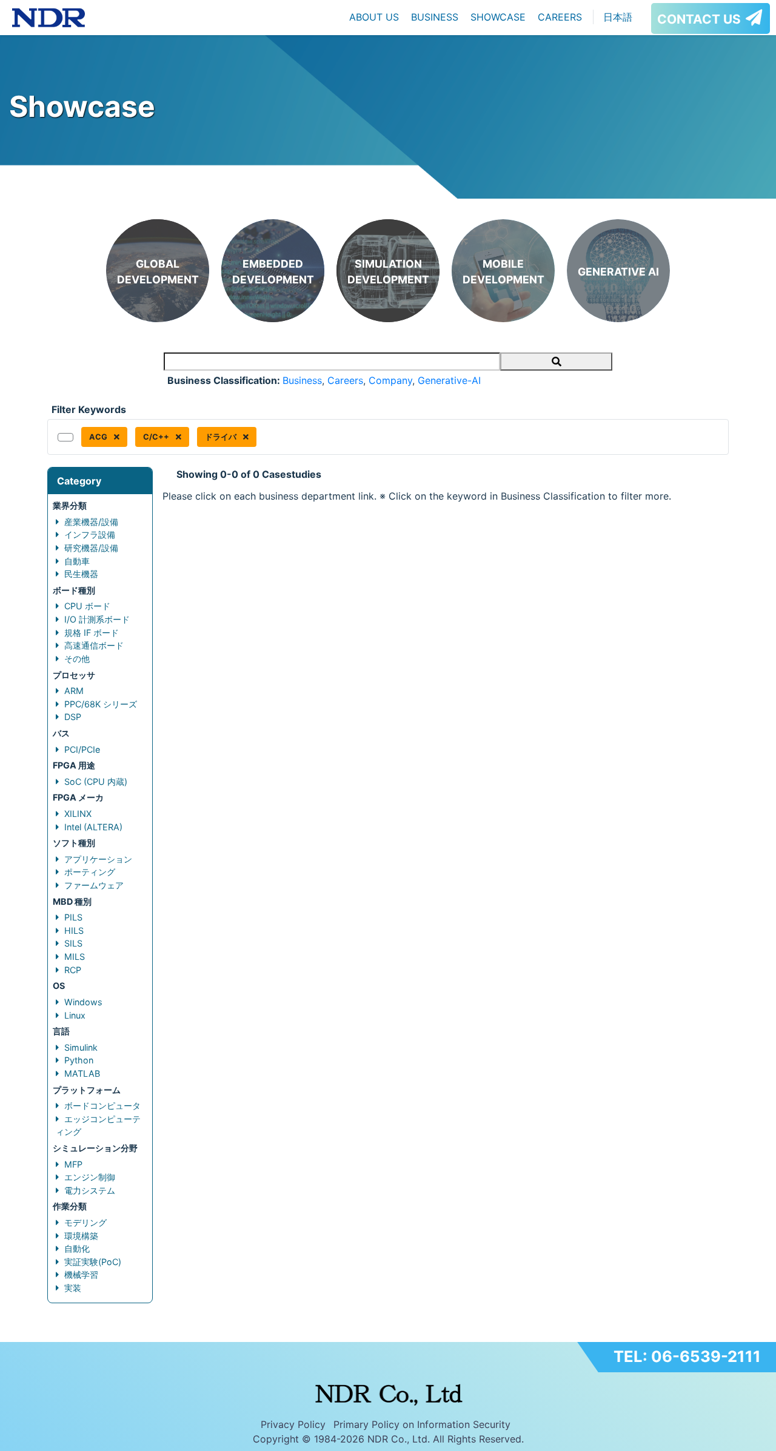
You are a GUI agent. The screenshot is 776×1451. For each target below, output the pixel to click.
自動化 (77, 1248)
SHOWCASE (498, 17)
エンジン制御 (89, 1177)
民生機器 (81, 574)
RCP (72, 970)
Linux (74, 1015)
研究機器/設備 (91, 548)
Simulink (81, 1047)
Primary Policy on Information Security (421, 1424)
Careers (345, 380)
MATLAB (82, 1073)
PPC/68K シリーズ (100, 704)
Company (390, 380)
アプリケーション (98, 859)
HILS (74, 930)
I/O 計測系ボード (97, 619)
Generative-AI (449, 380)
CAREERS (560, 17)
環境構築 (81, 1236)
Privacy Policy (293, 1424)
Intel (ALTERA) (93, 827)
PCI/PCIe (82, 749)
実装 (72, 1288)
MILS (74, 956)
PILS (73, 917)
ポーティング (89, 872)
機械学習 (81, 1274)
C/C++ (157, 436)
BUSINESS (434, 17)
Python (78, 1060)
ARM (74, 691)
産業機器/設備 (91, 522)
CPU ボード (87, 606)
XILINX (78, 813)
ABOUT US (374, 17)
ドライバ (221, 436)
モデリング (85, 1222)
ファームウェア (94, 885)
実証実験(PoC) (92, 1262)
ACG (99, 436)
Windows (83, 1002)
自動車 (77, 561)
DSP (72, 717)
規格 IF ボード (91, 632)
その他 (77, 658)
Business (302, 380)
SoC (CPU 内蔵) (95, 781)
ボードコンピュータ (102, 1105)
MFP (73, 1164)
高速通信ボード (94, 645)
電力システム (89, 1190)
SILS (73, 943)
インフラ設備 (89, 534)
